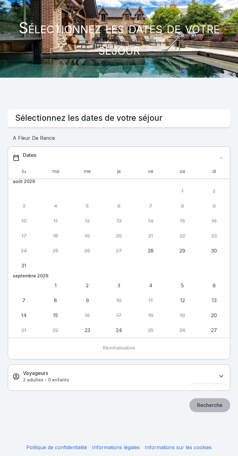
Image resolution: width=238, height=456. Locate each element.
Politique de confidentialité (56, 447)
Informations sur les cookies (178, 447)
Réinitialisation (119, 347)
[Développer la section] (221, 376)
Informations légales (116, 447)
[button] (182, 191)
